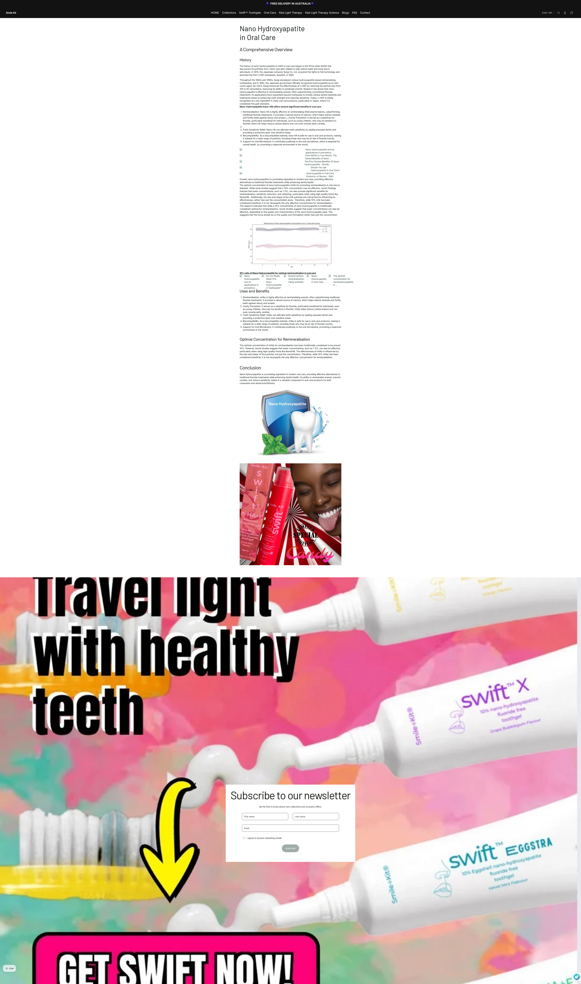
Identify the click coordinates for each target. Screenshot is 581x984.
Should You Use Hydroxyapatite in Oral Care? (325, 169)
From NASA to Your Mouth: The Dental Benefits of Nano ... (321, 157)
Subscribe (290, 848)
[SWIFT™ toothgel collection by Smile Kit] (290, 514)
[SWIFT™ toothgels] (290, 422)
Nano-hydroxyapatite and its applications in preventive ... (320, 151)
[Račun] (565, 12)
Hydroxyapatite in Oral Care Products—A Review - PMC (320, 175)
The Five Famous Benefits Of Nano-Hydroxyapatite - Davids (322, 163)
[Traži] (558, 12)
